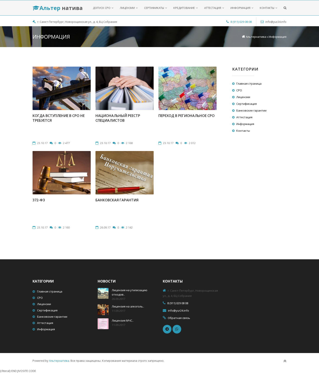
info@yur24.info (275, 22)
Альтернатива (59, 361)
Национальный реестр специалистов (117, 118)
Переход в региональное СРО (186, 115)
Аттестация (244, 117)
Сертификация (246, 104)
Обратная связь (179, 318)
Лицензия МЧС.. (122, 320)
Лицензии (243, 97)
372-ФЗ (39, 200)
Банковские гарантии (251, 110)
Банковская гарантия (116, 200)
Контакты (243, 131)
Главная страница (248, 83)
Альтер (61, 8)
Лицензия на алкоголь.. (128, 306)
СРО (239, 90)
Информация (245, 124)
